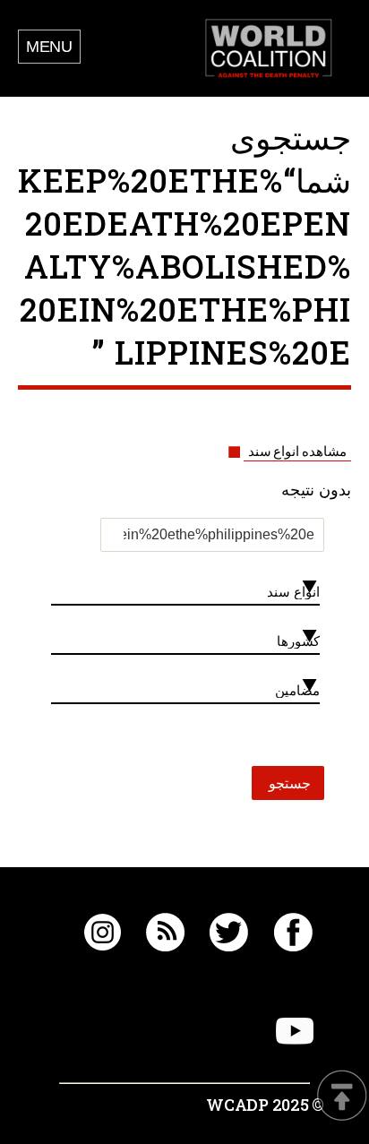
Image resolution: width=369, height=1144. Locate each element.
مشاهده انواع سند (297, 451)
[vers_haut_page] (342, 1097)
